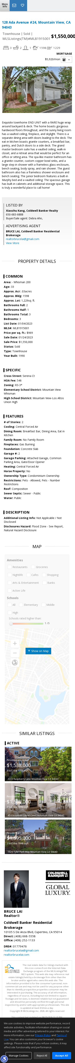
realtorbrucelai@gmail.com (22, 239)
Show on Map (40, 651)
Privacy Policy (43, 1035)
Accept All (61, 1055)
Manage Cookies (18, 1055)
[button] (4, 1058)
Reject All (42, 1055)
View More (12, 243)
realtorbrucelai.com (16, 954)
